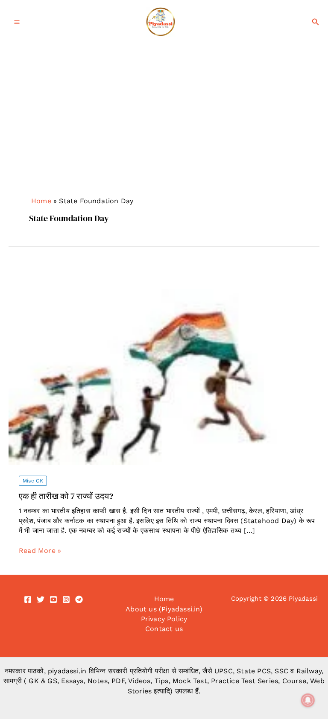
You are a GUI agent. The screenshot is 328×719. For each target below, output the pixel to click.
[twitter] (40, 599)
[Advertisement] (164, 130)
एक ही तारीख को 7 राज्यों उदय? (66, 496)
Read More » (40, 550)
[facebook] (28, 599)
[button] (315, 22)
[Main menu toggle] (17, 22)
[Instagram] (66, 599)
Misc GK (33, 481)
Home (41, 201)
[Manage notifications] (308, 700)
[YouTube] (53, 599)
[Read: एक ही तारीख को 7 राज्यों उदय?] (164, 364)
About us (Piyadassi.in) (164, 609)
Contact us (164, 629)
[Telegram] (79, 599)
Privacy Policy (164, 619)
